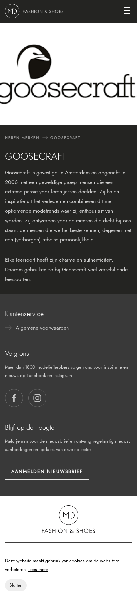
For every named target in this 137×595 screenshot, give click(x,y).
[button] (14, 398)
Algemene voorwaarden (42, 327)
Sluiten (15, 585)
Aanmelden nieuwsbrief (47, 471)
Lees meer (38, 569)
